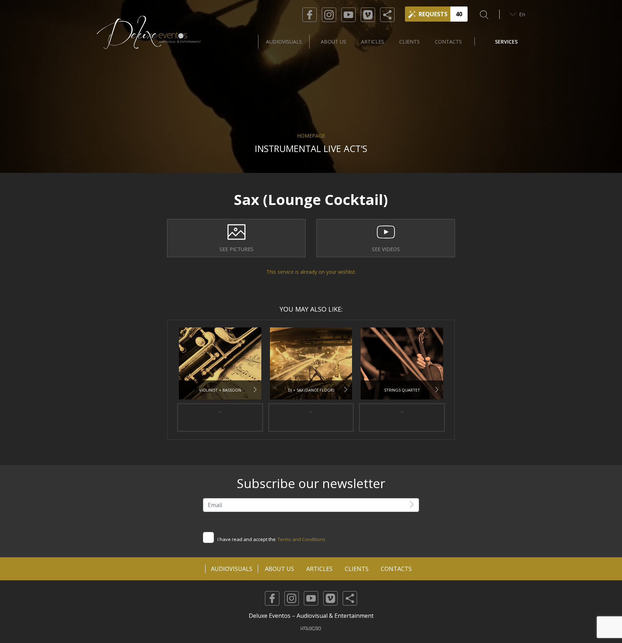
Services (506, 41)
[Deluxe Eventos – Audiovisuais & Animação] (149, 41)
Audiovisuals (284, 41)
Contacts (448, 41)
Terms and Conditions (301, 539)
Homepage (311, 135)
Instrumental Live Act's (311, 148)
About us (333, 41)
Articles (372, 41)
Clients (409, 41)
